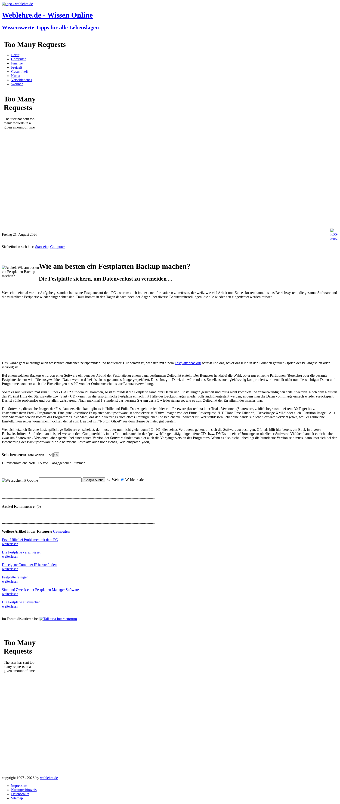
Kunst (15, 76)
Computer (18, 59)
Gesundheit (19, 71)
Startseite (41, 247)
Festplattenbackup (188, 363)
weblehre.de (49, 778)
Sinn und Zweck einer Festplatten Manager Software (40, 590)
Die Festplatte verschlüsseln (22, 552)
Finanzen (18, 63)
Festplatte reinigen (15, 577)
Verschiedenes (21, 80)
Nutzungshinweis (24, 790)
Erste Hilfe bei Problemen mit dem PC (30, 540)
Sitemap (17, 798)
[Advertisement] (36, 332)
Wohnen (17, 84)
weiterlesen (10, 544)
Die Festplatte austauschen (21, 602)
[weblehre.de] (17, 4)
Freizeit (16, 67)
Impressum (19, 786)
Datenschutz (20, 794)
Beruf (15, 55)
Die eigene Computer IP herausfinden (29, 565)
